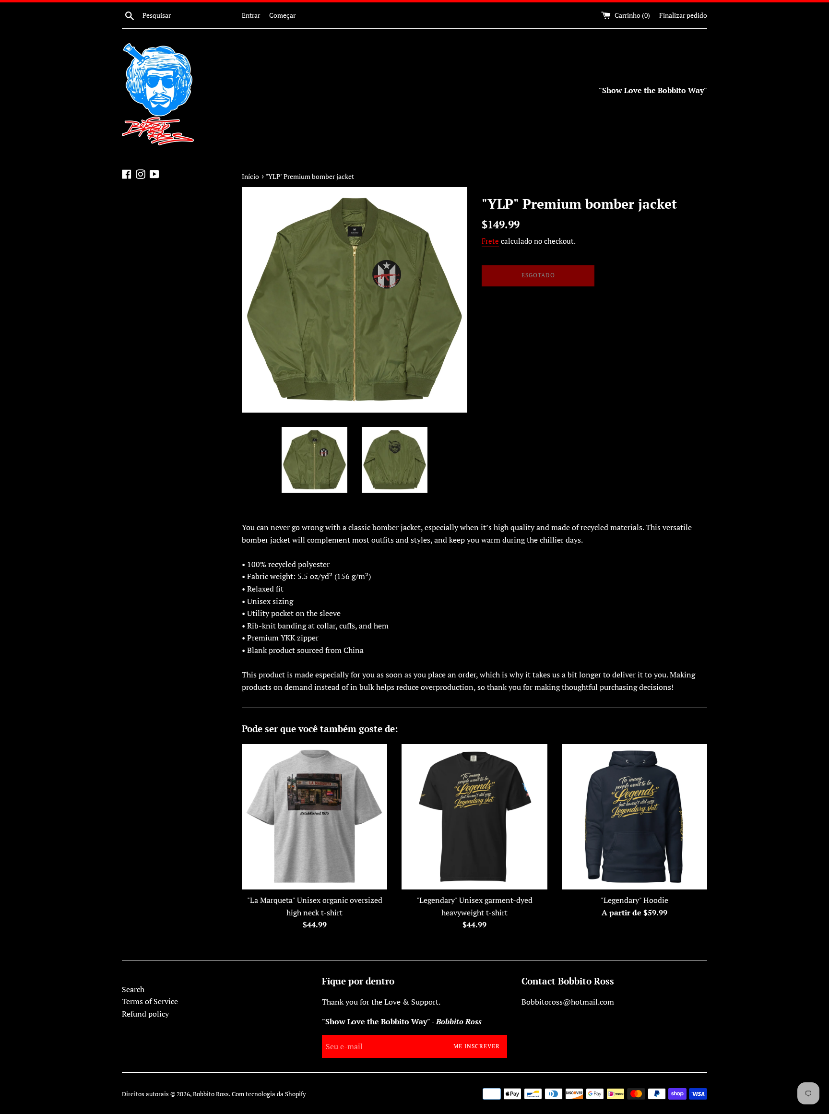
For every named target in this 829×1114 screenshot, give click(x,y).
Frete (490, 241)
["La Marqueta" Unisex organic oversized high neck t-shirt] (314, 816)
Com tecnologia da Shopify (269, 1094)
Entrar (251, 15)
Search (133, 989)
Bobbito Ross (211, 1094)
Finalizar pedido (683, 15)
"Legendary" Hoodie (634, 900)
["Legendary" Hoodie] (634, 816)
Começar (282, 15)
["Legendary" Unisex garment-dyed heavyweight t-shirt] (474, 816)
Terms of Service (150, 1001)
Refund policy (145, 1013)
